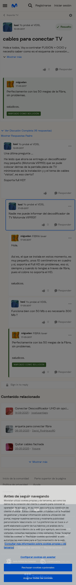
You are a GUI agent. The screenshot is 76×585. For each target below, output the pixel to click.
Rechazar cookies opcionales (38, 567)
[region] (38, 535)
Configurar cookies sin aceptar (38, 557)
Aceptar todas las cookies (38, 578)
